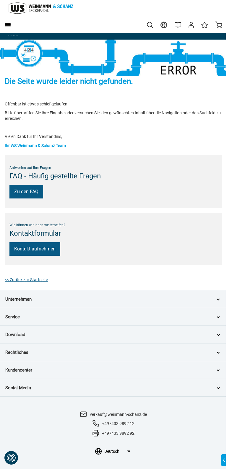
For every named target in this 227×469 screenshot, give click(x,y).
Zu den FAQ (26, 191)
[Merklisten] (204, 27)
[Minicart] (218, 26)
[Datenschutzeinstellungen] (11, 458)
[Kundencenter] (191, 26)
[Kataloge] (178, 27)
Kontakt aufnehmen (35, 249)
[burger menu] (8, 25)
